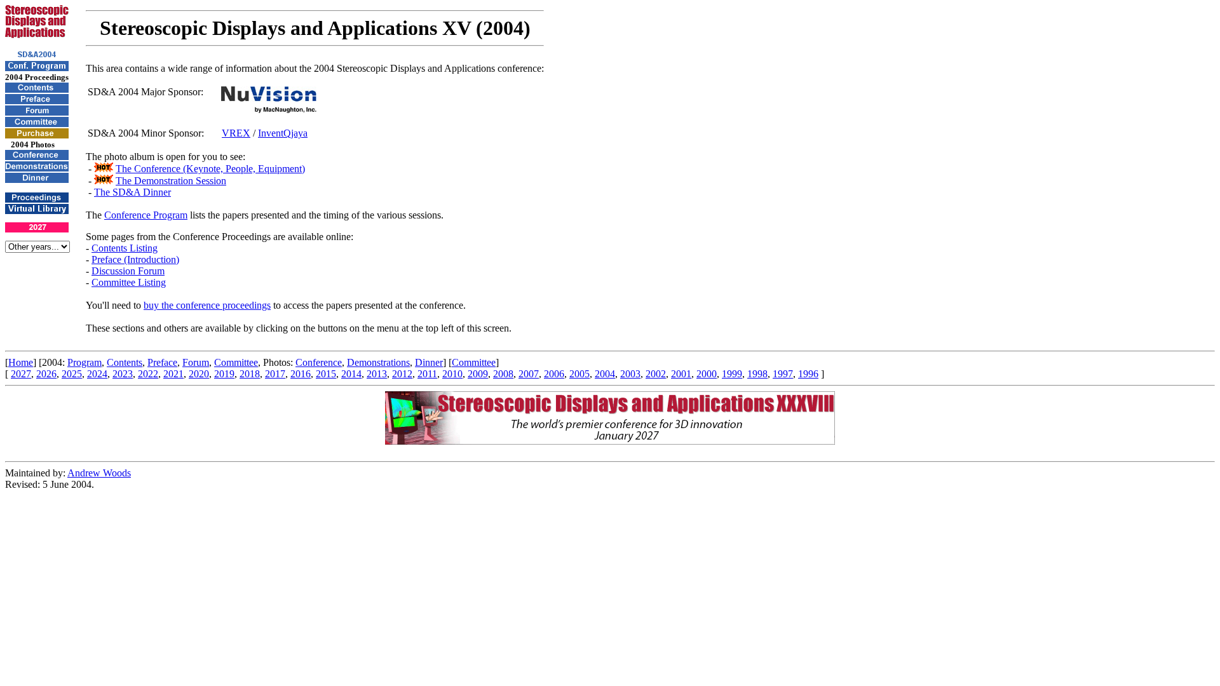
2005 (579, 373)
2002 (656, 373)
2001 (681, 373)
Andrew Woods (99, 472)
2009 (478, 373)
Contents (124, 362)
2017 (275, 373)
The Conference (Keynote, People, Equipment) (210, 168)
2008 (503, 373)
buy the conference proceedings (207, 305)
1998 (757, 373)
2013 (377, 373)
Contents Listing (125, 248)
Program (84, 362)
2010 (452, 373)
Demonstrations (378, 362)
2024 (97, 373)
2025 (72, 373)
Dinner (429, 362)
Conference (318, 362)
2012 (402, 373)
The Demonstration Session (171, 180)
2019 (224, 373)
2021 (173, 373)
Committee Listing (129, 282)
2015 (326, 373)
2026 (46, 373)
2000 (706, 373)
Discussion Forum (128, 271)
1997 (783, 373)
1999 (732, 373)
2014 (351, 373)
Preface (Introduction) (135, 259)
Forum (195, 362)
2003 (630, 373)
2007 (528, 373)
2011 (427, 373)
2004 (605, 373)
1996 (808, 373)
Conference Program (145, 215)
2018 (250, 373)
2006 (554, 373)
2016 (300, 373)
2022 (148, 373)
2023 (122, 373)
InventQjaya (283, 133)
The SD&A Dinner (132, 192)
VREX (236, 133)
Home (20, 362)
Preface (162, 362)
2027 (21, 373)
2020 (199, 373)
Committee (236, 362)
